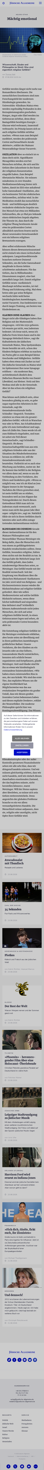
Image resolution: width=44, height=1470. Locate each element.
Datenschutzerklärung (13, 729)
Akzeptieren (22, 752)
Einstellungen (22, 745)
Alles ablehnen (22, 738)
